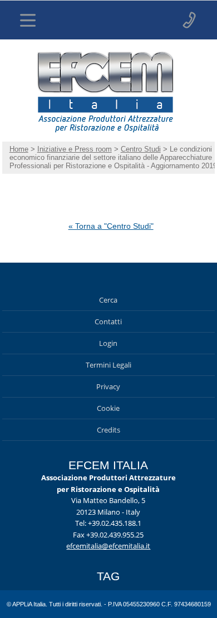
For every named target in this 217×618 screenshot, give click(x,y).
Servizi (189, 20)
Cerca (108, 300)
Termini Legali (108, 365)
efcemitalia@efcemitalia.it (108, 546)
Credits (108, 430)
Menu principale (28, 20)
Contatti (108, 321)
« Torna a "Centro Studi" (111, 226)
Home (18, 149)
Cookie (108, 408)
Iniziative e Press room (74, 149)
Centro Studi (141, 149)
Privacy (108, 386)
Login (108, 343)
